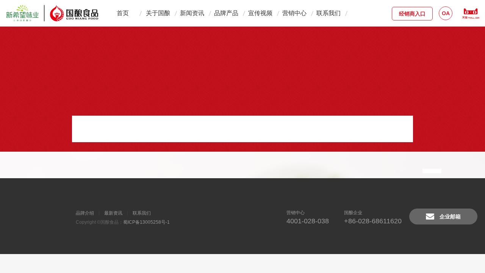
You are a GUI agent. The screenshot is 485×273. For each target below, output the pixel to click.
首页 (123, 13)
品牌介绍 (85, 213)
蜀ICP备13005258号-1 (146, 222)
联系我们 (328, 13)
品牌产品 (226, 13)
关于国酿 (158, 13)
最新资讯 (113, 213)
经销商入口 (412, 14)
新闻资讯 (192, 13)
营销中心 (294, 13)
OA (446, 13)
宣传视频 (260, 13)
